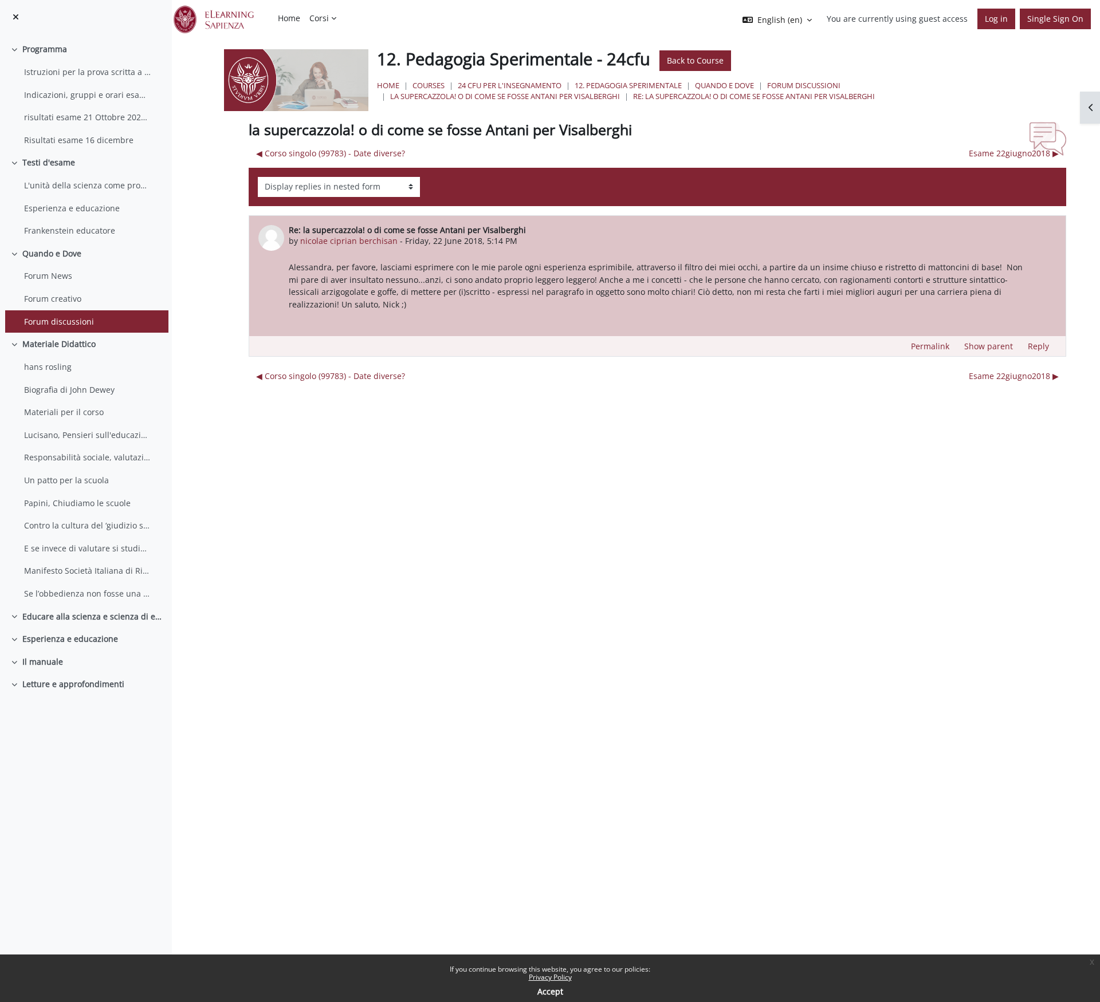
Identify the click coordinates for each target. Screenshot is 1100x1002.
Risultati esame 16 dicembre (78, 140)
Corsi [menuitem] (319, 18)
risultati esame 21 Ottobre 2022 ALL (87, 117)
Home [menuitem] (289, 18)
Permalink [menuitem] (930, 346)
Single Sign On (1055, 18)
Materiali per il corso (64, 412)
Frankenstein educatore (69, 230)
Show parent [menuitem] (988, 346)
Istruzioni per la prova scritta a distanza (87, 71)
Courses (428, 85)
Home (388, 85)
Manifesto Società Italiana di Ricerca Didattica (87, 570)
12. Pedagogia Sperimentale (628, 85)
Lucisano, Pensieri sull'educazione (87, 434)
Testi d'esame (48, 162)
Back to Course (695, 60)
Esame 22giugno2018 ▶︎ (1014, 153)
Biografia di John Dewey (69, 389)
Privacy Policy (550, 977)
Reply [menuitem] (1038, 346)
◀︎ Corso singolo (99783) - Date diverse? (330, 153)
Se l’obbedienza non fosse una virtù (87, 593)
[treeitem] (85, 94)
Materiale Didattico (59, 343)
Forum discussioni (59, 321)
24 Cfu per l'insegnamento (509, 85)
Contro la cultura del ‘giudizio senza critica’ (87, 525)
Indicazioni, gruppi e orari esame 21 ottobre (87, 94)
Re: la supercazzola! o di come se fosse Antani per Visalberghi (754, 96)
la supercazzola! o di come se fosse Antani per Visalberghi (505, 96)
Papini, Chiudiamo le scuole (77, 503)
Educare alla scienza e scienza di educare (92, 616)
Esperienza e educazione (72, 208)
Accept (550, 991)
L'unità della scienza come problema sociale (87, 185)
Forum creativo (52, 298)
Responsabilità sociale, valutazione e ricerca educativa (87, 457)
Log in (996, 18)
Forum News (48, 275)
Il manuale (42, 661)
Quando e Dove (51, 253)
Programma (44, 49)
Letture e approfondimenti (73, 683)
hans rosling (48, 366)
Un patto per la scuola (66, 480)
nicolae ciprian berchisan (349, 240)
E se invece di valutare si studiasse (87, 548)
